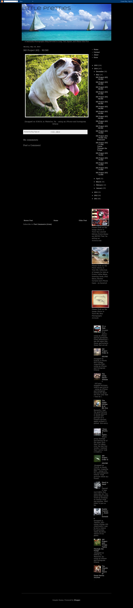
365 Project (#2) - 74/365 (102, 164)
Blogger (77, 600)
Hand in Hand (105, 483)
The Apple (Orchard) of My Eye (105, 404)
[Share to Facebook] (57, 132)
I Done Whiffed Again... (105, 432)
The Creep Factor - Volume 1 (105, 378)
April (98, 179)
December (100, 72)
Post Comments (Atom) (43, 224)
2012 (96, 195)
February (99, 185)
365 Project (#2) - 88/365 (102, 88)
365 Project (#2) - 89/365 (102, 83)
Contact (97, 52)
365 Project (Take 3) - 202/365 (105, 353)
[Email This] (52, 132)
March (99, 182)
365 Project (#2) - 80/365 (102, 127)
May (98, 75)
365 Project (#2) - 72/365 (102, 174)
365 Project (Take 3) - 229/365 (105, 460)
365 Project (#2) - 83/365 (102, 113)
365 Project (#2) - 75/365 (102, 159)
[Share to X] (55, 132)
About (96, 55)
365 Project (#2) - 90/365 (102, 78)
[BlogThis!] (54, 132)
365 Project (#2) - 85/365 (102, 103)
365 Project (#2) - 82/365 (102, 117)
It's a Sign (104, 327)
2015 (96, 65)
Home (56, 220)
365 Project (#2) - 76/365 (102, 154)
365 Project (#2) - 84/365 (102, 108)
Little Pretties (46, 8)
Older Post (83, 220)
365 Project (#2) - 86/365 (102, 98)
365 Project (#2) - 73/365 (102, 169)
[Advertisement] (55, 204)
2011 (96, 199)
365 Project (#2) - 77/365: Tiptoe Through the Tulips (102, 146)
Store (96, 57)
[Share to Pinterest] (59, 132)
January (99, 188)
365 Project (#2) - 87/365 (102, 93)
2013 (96, 192)
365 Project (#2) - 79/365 (102, 132)
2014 (96, 69)
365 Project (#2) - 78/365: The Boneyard (102, 138)
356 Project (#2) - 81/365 (102, 122)
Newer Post (28, 220)
